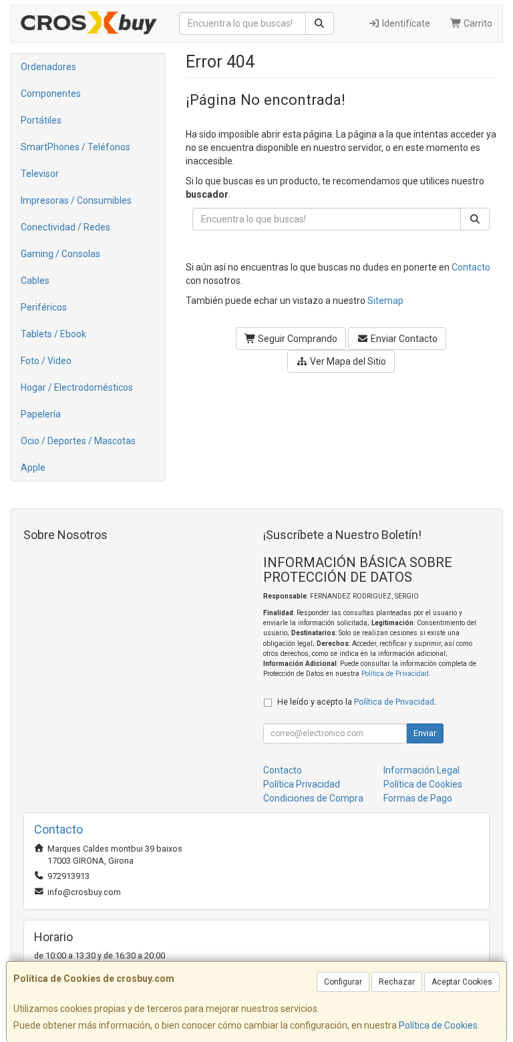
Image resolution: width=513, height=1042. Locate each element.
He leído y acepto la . (356, 702)
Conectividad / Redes (65, 227)
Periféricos (44, 307)
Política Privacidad (301, 784)
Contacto (471, 267)
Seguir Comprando (296, 338)
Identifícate (405, 23)
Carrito (477, 23)
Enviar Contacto (403, 338)
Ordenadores (48, 66)
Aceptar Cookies (462, 982)
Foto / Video (46, 360)
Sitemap (385, 300)
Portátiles (41, 120)
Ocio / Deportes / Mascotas (78, 441)
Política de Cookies (438, 1025)
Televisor (40, 173)
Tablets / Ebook (53, 334)
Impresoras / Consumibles (76, 200)
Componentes (51, 93)
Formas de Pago (417, 798)
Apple (33, 467)
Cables (35, 280)
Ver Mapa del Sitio (347, 361)
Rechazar (397, 982)
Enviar (424, 733)
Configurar (343, 982)
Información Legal (421, 770)
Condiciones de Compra (313, 798)
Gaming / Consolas (60, 253)
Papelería (41, 414)
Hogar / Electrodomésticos (77, 387)
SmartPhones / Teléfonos (75, 147)
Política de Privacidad (395, 673)
